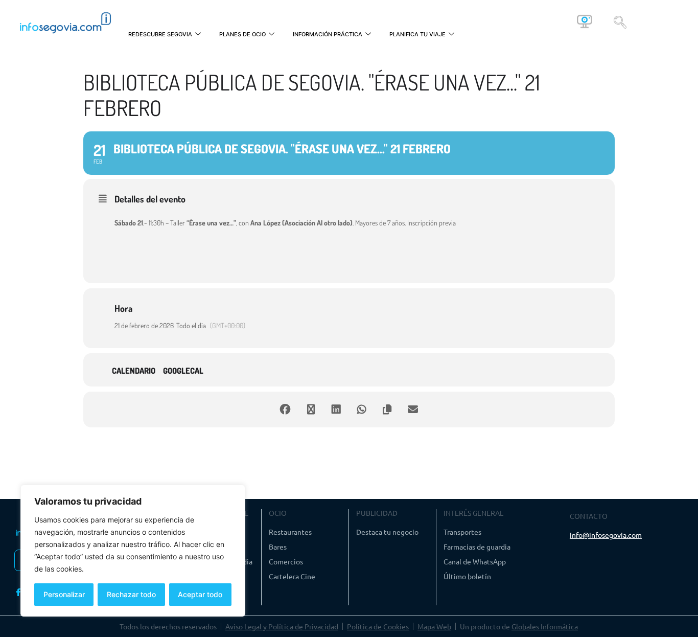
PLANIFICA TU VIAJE (417, 34)
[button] (620, 21)
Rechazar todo (131, 594)
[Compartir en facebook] (285, 409)
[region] (132, 551)
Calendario (133, 371)
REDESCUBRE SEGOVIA (160, 34)
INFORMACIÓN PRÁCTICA (327, 34)
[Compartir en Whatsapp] (362, 409)
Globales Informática (544, 626)
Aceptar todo (200, 594)
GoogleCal (183, 371)
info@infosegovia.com (606, 534)
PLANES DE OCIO (242, 34)
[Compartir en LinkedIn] (336, 409)
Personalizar (64, 594)
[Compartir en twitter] (310, 409)
